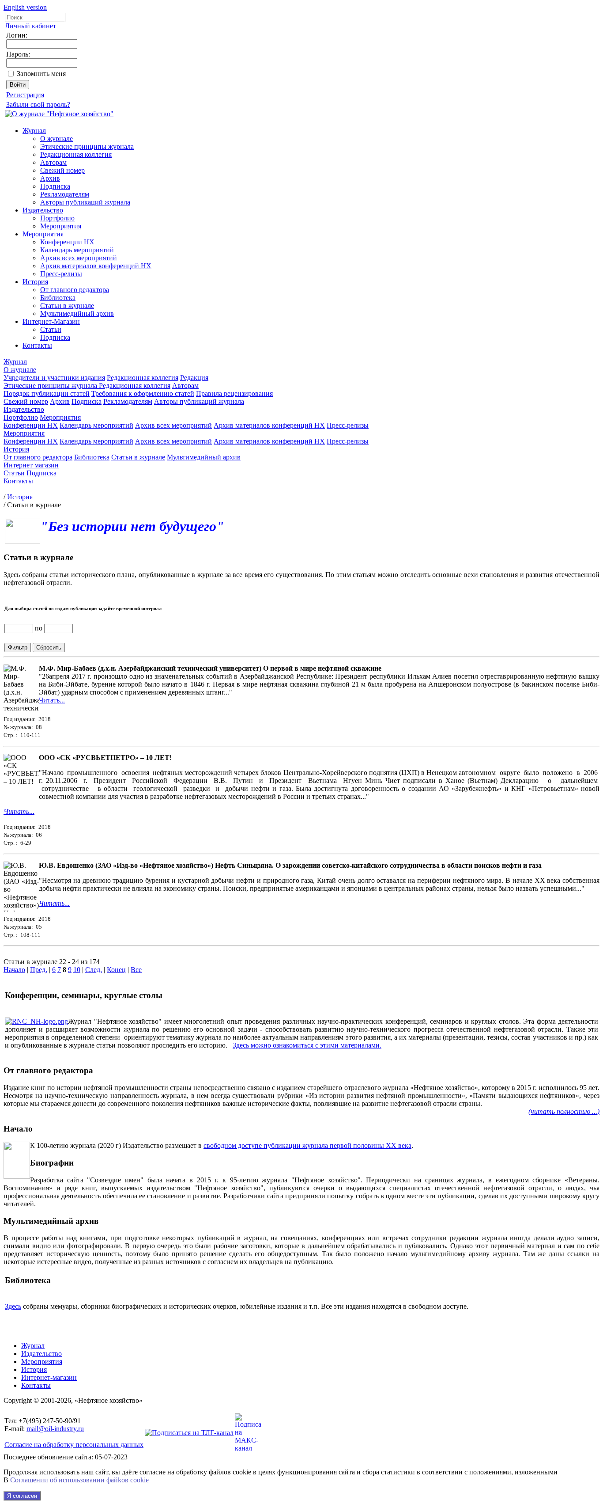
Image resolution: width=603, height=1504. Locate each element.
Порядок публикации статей (47, 393)
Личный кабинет (30, 26)
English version (25, 7)
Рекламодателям (64, 194)
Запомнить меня (41, 73)
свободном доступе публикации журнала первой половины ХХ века (307, 1145)
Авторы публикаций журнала (85, 202)
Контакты (37, 345)
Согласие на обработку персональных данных (73, 1444)
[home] (4, 489)
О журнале (56, 138)
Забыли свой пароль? (38, 104)
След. (93, 969)
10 (76, 969)
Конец (116, 969)
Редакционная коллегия (76, 154)
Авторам (53, 162)
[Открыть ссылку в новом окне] (36, 1021)
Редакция (194, 377)
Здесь (13, 1306)
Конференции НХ (67, 242)
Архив (50, 178)
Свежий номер (62, 170)
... (31, 811)
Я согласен (22, 1496)
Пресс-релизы (61, 273)
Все (136, 969)
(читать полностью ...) (563, 1111)
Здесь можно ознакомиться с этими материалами (306, 1045)
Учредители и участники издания (54, 377)
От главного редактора (74, 289)
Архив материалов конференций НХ (95, 266)
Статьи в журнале (67, 305)
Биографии (52, 1162)
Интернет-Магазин (51, 321)
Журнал (34, 130)
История (35, 281)
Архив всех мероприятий (78, 258)
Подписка (55, 186)
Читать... (52, 700)
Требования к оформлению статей (142, 393)
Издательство (43, 210)
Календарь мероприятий (77, 250)
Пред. (38, 969)
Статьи (50, 329)
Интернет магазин (31, 465)
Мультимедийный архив (77, 313)
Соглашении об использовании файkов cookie (79, 1480)
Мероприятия (60, 226)
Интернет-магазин (49, 1377)
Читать (16, 811)
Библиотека (57, 297)
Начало (14, 969)
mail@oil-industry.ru (55, 1428)
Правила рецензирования (234, 393)
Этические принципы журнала (87, 146)
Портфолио (57, 218)
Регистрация (25, 95)
